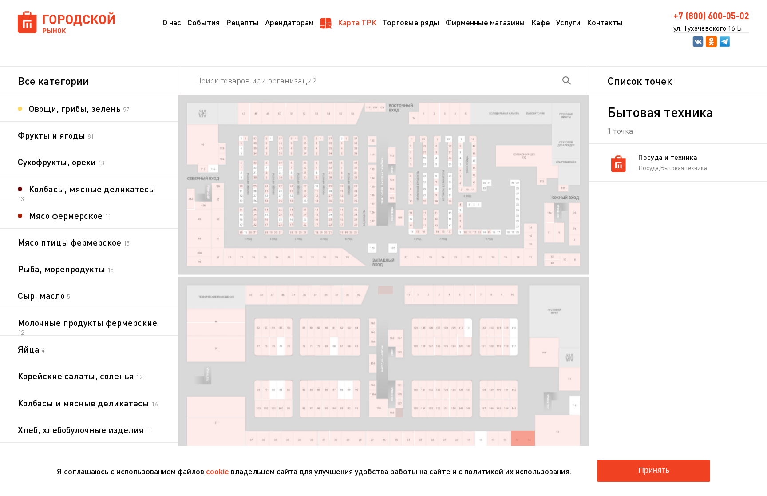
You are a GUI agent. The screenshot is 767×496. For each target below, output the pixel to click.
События (203, 22)
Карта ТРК (356, 22)
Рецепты (242, 22)
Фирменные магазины (485, 22)
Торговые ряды (411, 22)
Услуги (568, 22)
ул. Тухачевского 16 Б (707, 28)
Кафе (540, 22)
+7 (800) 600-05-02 (711, 15)
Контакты (605, 22)
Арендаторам (289, 22)
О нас (171, 22)
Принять (653, 470)
